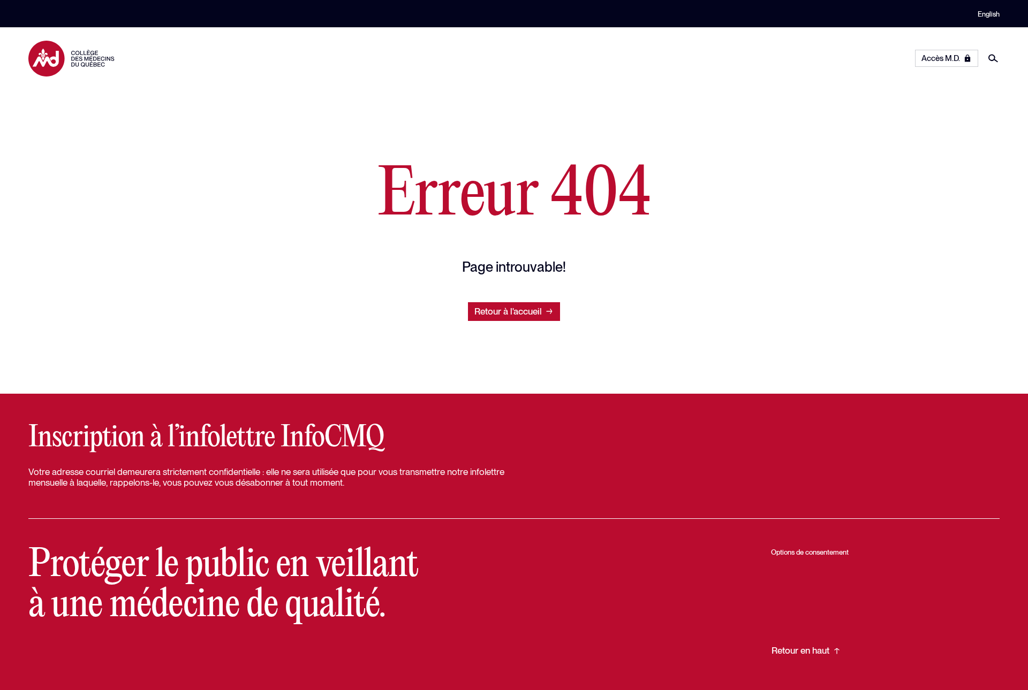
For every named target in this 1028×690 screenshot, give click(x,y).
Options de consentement (810, 552)
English (989, 14)
